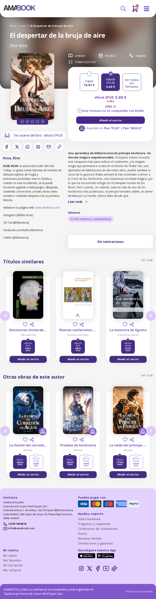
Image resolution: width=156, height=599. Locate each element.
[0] (135, 10)
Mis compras (12, 570)
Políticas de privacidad (139, 591)
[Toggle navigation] (147, 9)
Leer (23, 26)
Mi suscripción (13, 565)
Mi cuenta (10, 555)
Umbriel (80, 56)
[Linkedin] (38, 147)
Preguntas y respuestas (94, 524)
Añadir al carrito (110, 120)
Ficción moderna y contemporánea (90, 219)
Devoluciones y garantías (95, 543)
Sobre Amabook (89, 519)
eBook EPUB (53, 135)
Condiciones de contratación (98, 529)
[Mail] (49, 147)
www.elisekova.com (47, 207)
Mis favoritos (12, 560)
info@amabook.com (21, 528)
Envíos (82, 533)
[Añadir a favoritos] (25, 324)
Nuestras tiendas (90, 538)
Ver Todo (147, 260)
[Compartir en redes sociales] (31, 324)
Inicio (13, 26)
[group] (110, 120)
